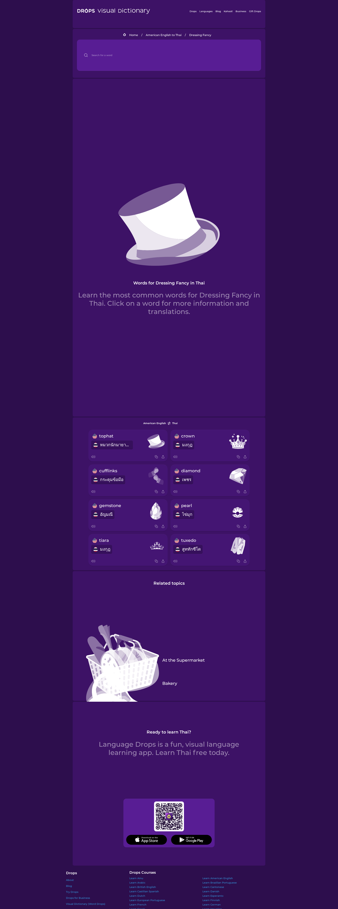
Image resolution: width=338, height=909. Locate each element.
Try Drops (72, 892)
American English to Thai (163, 35)
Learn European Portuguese (147, 900)
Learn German (211, 904)
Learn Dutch (137, 895)
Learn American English (217, 878)
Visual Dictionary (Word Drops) (85, 903)
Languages (206, 11)
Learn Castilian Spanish (144, 891)
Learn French (137, 904)
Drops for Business (78, 898)
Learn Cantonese (213, 887)
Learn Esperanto (212, 895)
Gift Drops (255, 11)
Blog (218, 11)
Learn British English (142, 887)
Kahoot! (228, 11)
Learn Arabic (137, 882)
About (70, 880)
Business (241, 11)
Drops (193, 11)
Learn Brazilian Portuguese (219, 882)
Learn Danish (210, 891)
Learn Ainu (136, 878)
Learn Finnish (211, 900)
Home (133, 35)
